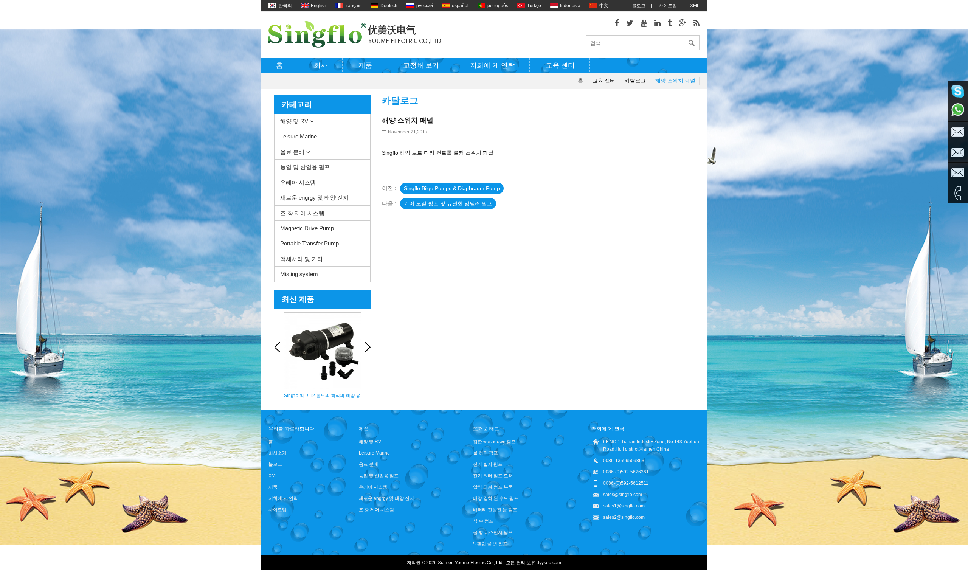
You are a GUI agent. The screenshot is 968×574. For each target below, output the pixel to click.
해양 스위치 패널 (675, 81)
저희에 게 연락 (492, 65)
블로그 (638, 5)
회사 (320, 65)
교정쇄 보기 (421, 65)
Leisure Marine (298, 136)
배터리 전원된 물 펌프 (495, 509)
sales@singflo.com (622, 494)
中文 (603, 5)
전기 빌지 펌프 (488, 464)
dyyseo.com (549, 562)
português (497, 5)
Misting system (299, 274)
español (460, 5)
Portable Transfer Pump (309, 243)
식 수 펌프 (483, 521)
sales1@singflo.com (624, 506)
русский (424, 5)
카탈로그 (635, 81)
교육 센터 (560, 65)
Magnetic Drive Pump (307, 228)
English (318, 5)
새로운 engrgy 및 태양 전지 (314, 197)
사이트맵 (668, 5)
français (353, 5)
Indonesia (570, 5)
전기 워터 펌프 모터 (493, 475)
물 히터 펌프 (485, 453)
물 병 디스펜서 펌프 (493, 532)
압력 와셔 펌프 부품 (493, 487)
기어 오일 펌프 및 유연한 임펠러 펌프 (448, 203)
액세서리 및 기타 (301, 259)
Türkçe (534, 5)
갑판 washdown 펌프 (494, 441)
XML (695, 5)
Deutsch (388, 5)
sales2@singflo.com (624, 517)
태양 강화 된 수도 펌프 (495, 498)
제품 (365, 65)
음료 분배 (292, 152)
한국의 (285, 5)
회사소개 (277, 453)
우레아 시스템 (298, 182)
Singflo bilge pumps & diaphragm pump (452, 188)
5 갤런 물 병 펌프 (490, 543)
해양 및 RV (294, 121)
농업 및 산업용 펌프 (305, 167)
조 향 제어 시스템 (302, 213)
